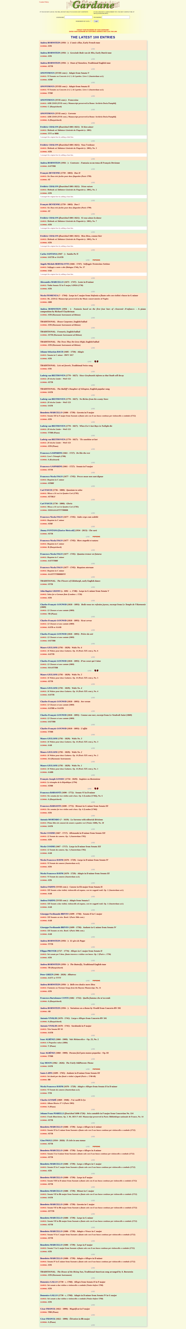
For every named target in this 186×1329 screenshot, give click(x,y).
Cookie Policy (44, 2)
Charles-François (53, 604)
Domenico (49, 1282)
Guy (46, 1063)
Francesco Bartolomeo (54, 998)
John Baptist (50, 591)
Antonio (49, 819)
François (50, 173)
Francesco (51, 453)
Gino (46, 1140)
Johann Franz (52, 1113)
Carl (46, 490)
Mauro (48, 647)
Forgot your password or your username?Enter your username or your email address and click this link (93, 30)
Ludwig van (52, 375)
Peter (46, 974)
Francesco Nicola (51, 476)
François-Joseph (52, 779)
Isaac (47, 1039)
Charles (48, 1100)
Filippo (48, 951)
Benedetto (51, 412)
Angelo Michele (54, 264)
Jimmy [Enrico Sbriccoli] (57, 530)
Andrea (50, 42)
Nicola (49, 295)
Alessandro (52, 282)
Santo (46, 1073)
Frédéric (49, 127)
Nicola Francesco (51, 860)
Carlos (48, 254)
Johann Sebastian (51, 352)
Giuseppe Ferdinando (54, 914)
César (47, 1309)
